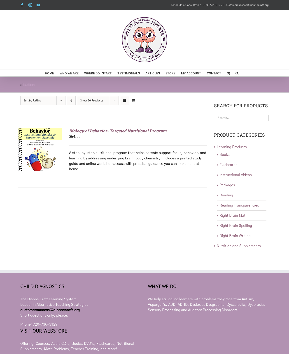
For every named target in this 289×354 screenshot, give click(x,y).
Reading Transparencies (239, 205)
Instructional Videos (235, 175)
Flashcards (228, 165)
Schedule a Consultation (186, 5)
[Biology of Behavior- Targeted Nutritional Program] (40, 130)
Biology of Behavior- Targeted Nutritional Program (118, 130)
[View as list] (133, 100)
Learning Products (232, 147)
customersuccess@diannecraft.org (247, 5)
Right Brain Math (233, 215)
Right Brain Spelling (235, 226)
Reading (226, 195)
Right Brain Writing (235, 236)
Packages (227, 185)
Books (224, 154)
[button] (236, 72)
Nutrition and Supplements (239, 246)
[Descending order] (71, 100)
